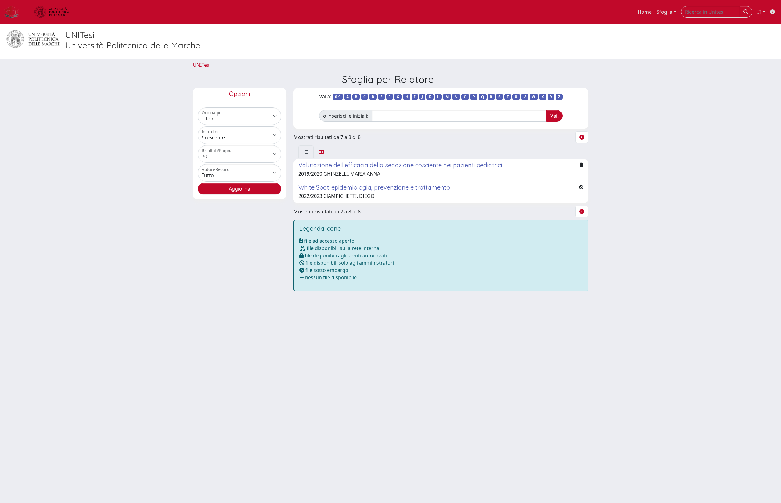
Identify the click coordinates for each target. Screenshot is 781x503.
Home (645, 12)
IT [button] (759, 12)
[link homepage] (14, 12)
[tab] (306, 151)
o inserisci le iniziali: (345, 115)
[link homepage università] (52, 12)
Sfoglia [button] (664, 12)
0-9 (337, 96)
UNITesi (202, 65)
